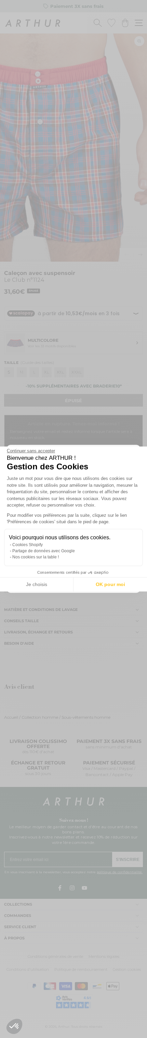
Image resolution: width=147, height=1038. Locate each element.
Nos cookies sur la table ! (35, 557)
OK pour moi (110, 584)
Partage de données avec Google (43, 551)
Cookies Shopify (27, 544)
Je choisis (36, 584)
